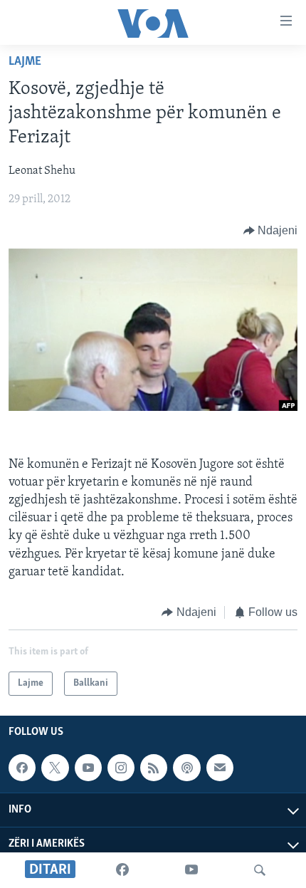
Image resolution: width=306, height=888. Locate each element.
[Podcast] (186, 767)
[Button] (270, 230)
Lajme (25, 62)
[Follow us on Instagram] (120, 767)
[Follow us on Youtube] (88, 767)
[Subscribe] (219, 767)
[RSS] (153, 767)
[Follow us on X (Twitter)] (54, 767)
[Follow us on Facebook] (22, 767)
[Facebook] (122, 870)
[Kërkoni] (259, 870)
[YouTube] (191, 870)
